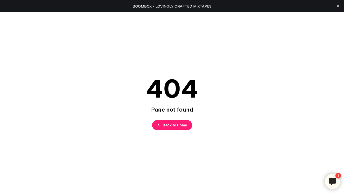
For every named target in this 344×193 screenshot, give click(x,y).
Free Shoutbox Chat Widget (288, 173)
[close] (338, 6)
